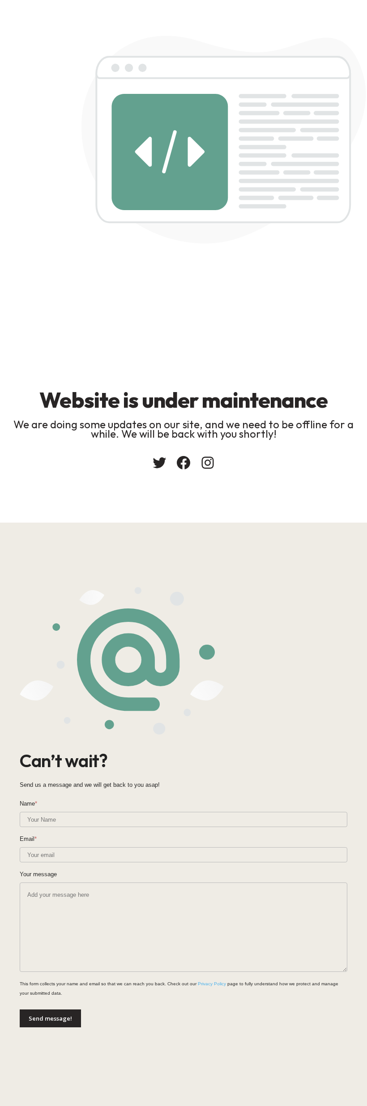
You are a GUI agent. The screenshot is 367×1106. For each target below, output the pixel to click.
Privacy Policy (212, 983)
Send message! (50, 1018)
